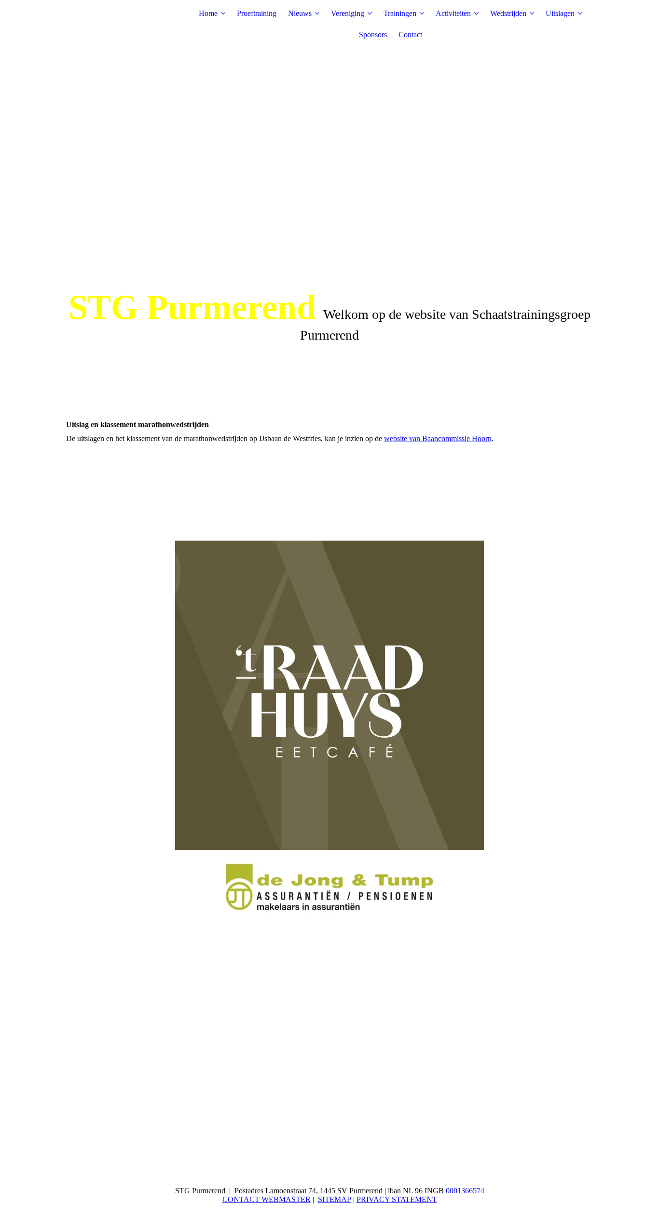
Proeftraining (256, 13)
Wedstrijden (508, 13)
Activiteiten (453, 13)
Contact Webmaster (266, 1199)
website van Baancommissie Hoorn (438, 438)
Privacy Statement (397, 1199)
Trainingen (400, 13)
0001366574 (465, 1191)
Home (208, 13)
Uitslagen (560, 13)
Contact (410, 34)
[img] (126, 24)
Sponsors (373, 34)
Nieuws (300, 13)
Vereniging (347, 13)
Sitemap (334, 1199)
